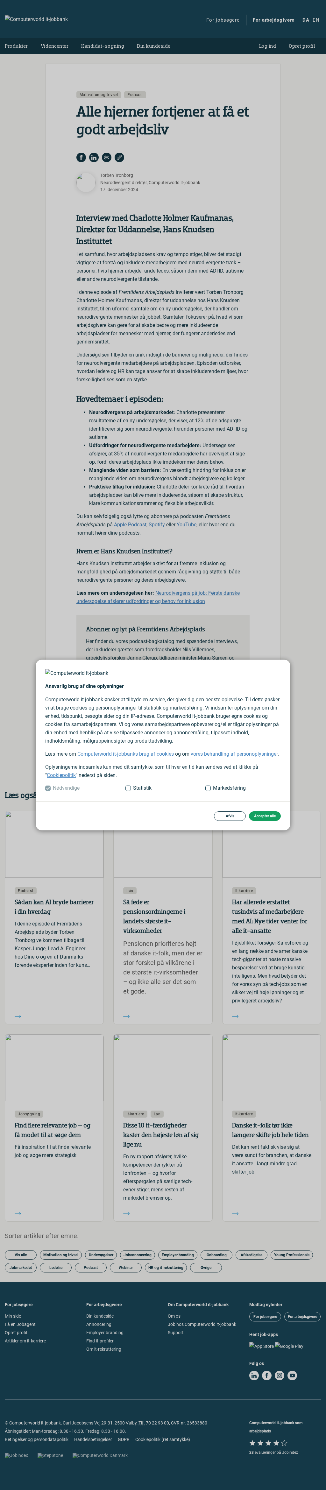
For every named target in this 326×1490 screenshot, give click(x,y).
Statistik (142, 788)
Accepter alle (265, 816)
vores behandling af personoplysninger (234, 754)
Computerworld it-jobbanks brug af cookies (125, 754)
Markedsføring (229, 788)
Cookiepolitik (61, 775)
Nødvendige (66, 788)
